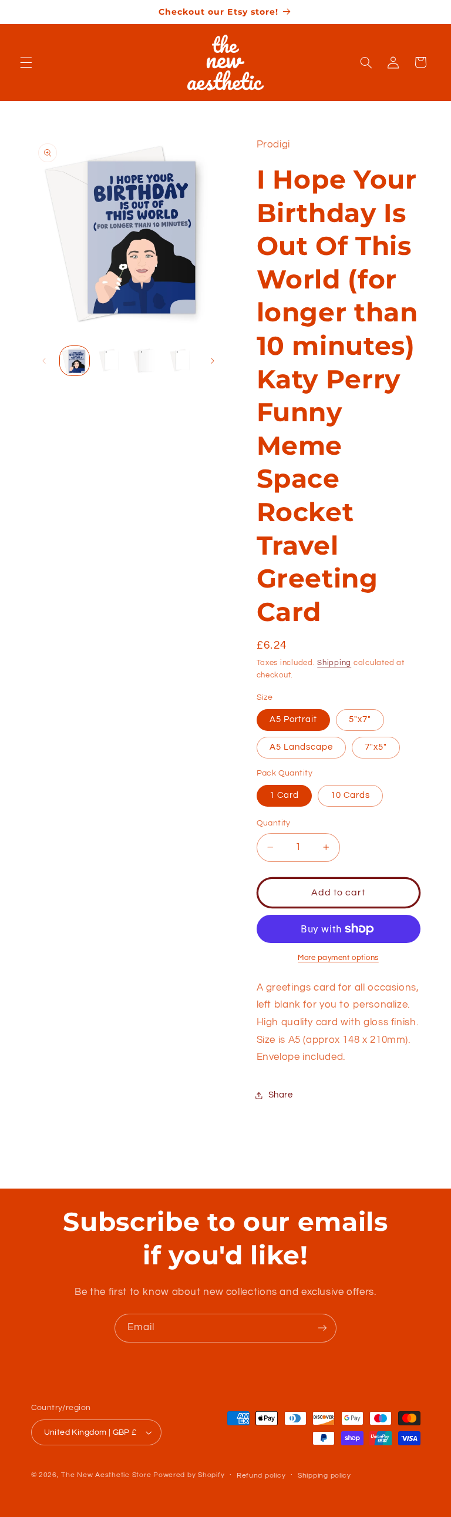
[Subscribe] (322, 1328)
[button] (25, 62)
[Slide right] (213, 361)
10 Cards (350, 795)
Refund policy (261, 1475)
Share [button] (280, 1094)
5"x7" (360, 719)
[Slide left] (44, 361)
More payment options (338, 958)
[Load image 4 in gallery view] (145, 360)
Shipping (334, 663)
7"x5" (376, 747)
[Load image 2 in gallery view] (109, 360)
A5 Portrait (294, 719)
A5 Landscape (302, 747)
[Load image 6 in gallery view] (181, 360)
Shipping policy (324, 1475)
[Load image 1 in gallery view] (74, 360)
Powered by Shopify (188, 1475)
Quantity (274, 823)
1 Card (284, 795)
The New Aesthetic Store (106, 1475)
